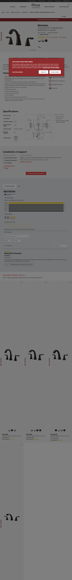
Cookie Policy (47, 67)
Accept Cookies (55, 72)
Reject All (43, 72)
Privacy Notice (55, 67)
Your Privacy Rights (17, 72)
